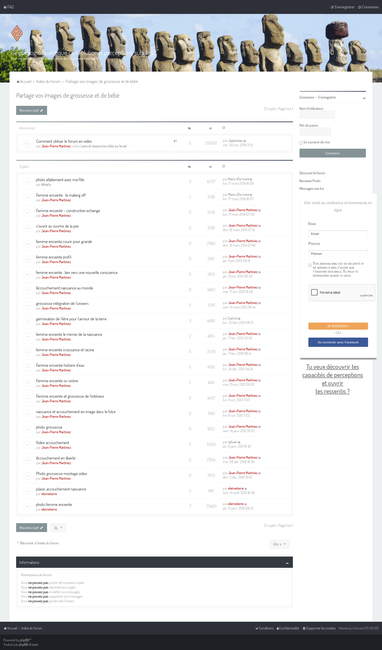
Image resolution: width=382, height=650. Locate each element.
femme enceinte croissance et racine (65, 349)
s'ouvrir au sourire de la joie (57, 226)
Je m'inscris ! (338, 326)
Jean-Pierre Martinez (56, 146)
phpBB (24, 640)
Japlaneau (235, 140)
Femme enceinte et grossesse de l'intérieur (70, 396)
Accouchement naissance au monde (64, 288)
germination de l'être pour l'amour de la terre (71, 318)
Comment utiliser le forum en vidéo (64, 141)
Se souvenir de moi (317, 142)
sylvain (232, 442)
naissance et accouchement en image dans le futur (76, 411)
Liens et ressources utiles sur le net (104, 146)
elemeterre (49, 494)
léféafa (46, 184)
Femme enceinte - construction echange (68, 210)
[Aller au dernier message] (245, 140)
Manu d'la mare (238, 179)
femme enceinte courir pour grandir (64, 241)
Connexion (307, 97)
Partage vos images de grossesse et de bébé (67, 95)
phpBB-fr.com (28, 644)
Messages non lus (312, 188)
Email (312, 224)
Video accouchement (52, 442)
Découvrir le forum (312, 173)
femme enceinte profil (53, 257)
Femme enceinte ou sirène (57, 380)
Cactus (232, 318)
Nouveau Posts (310, 181)
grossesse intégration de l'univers (62, 303)
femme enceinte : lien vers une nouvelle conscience (77, 272)
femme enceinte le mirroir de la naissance (69, 334)
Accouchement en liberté (56, 458)
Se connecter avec (338, 342)
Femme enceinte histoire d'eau (60, 365)
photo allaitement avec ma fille (60, 179)
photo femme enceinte (54, 504)
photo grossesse (49, 427)
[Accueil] (17, 33)
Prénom (314, 243)
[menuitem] (8, 7)
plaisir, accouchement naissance (61, 489)
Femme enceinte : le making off (61, 195)
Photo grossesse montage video (61, 473)
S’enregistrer (327, 97)
